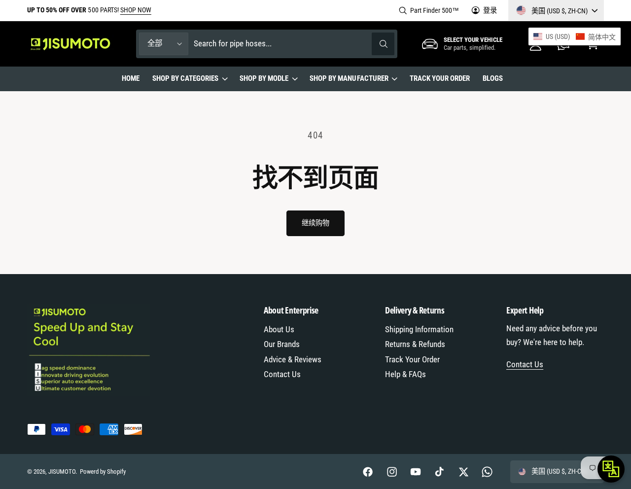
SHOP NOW (135, 10)
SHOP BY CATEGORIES (185, 78)
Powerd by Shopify (103, 471)
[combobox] (294, 44)
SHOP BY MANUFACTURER (349, 78)
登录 (490, 10)
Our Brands (282, 344)
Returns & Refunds (415, 344)
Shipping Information (419, 329)
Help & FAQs (405, 374)
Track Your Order (412, 359)
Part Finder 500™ (434, 10)
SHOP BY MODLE (264, 78)
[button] (189, 79)
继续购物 (315, 223)
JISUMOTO (61, 471)
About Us (279, 329)
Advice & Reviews (292, 359)
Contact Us (282, 374)
